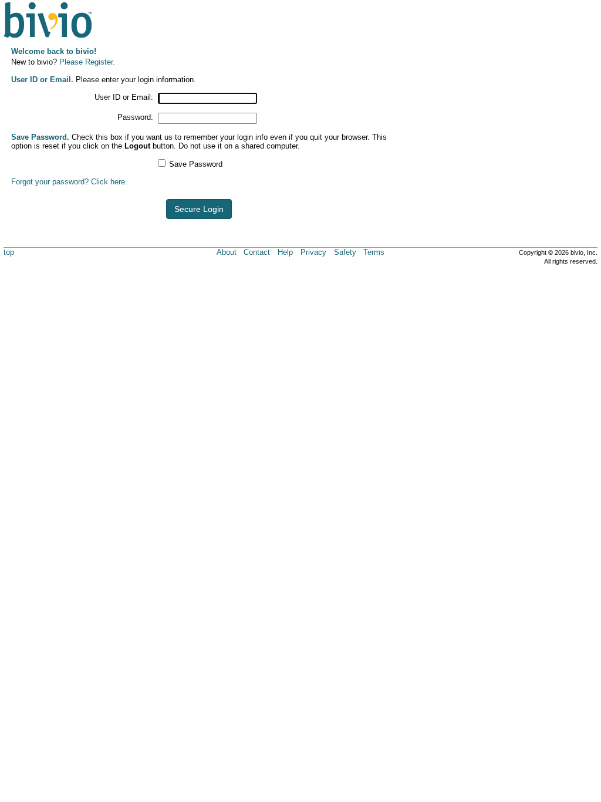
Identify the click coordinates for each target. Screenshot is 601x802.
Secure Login (199, 209)
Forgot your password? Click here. (69, 181)
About (227, 252)
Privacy (313, 252)
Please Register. (87, 62)
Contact (257, 252)
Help (285, 252)
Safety (345, 252)
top (9, 252)
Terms (373, 252)
